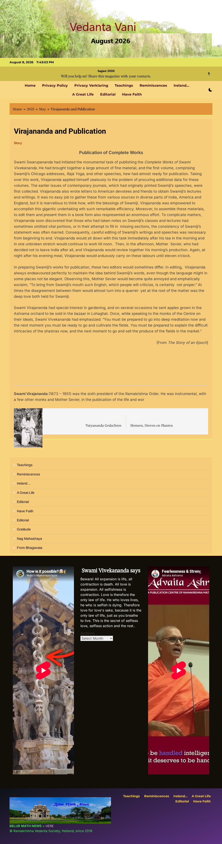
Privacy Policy (55, 85)
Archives (87, 633)
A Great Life (83, 94)
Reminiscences (153, 85)
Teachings (124, 85)
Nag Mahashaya (29, 538)
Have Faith (132, 94)
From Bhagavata (29, 548)
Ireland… (181, 85)
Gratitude (24, 529)
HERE (50, 826)
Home (30, 85)
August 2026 (106, 71)
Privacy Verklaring (91, 85)
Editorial (108, 94)
